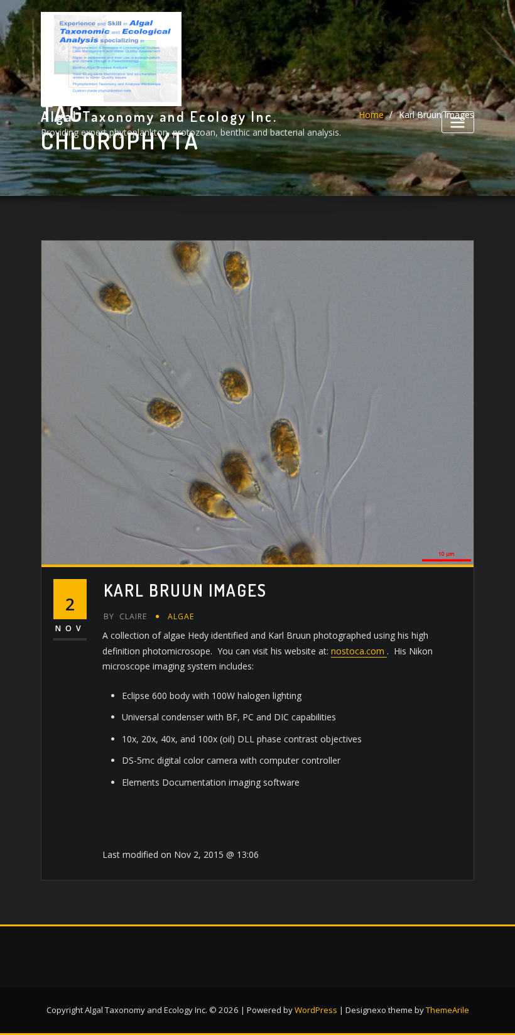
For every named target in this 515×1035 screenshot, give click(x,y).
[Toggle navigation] (458, 122)
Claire (126, 616)
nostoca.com (359, 651)
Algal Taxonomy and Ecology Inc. (159, 116)
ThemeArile (447, 1010)
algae (181, 616)
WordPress (316, 1010)
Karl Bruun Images (185, 590)
